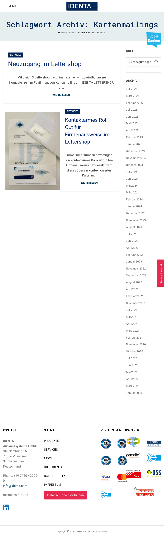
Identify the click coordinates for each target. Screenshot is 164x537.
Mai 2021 (132, 316)
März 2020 (132, 385)
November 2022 (136, 268)
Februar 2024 (134, 199)
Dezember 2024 (135, 151)
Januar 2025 (134, 144)
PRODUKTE (51, 441)
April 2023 (132, 247)
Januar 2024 (134, 206)
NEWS (48, 458)
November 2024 (136, 158)
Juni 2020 (132, 365)
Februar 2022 (134, 296)
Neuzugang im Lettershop (45, 64)
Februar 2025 (134, 137)
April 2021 (132, 323)
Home (61, 32)
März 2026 (132, 95)
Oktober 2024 (134, 164)
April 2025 (132, 130)
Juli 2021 (131, 309)
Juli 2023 (131, 234)
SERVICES (51, 449)
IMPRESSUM (52, 484)
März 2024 (132, 192)
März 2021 (132, 330)
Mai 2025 (132, 123)
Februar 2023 (134, 254)
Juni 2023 (132, 240)
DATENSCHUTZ (54, 476)
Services (15, 55)
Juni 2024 (132, 178)
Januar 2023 (134, 261)
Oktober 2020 (134, 351)
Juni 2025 (132, 116)
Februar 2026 (134, 102)
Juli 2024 (131, 171)
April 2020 (132, 378)
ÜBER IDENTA (53, 467)
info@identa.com (15, 486)
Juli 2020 (131, 358)
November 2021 (136, 303)
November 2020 (136, 344)
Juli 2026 (131, 88)
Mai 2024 (132, 185)
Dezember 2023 (135, 213)
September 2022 (136, 275)
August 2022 (134, 282)
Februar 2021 (134, 337)
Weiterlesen (61, 95)
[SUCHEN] (156, 61)
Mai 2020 (132, 372)
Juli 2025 (131, 109)
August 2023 (134, 227)
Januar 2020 (134, 392)
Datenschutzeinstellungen (65, 495)
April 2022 (132, 289)
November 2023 (136, 220)
